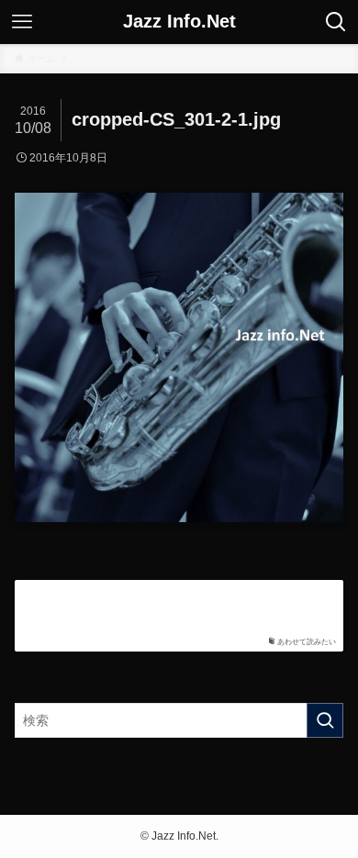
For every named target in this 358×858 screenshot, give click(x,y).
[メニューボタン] (22, 22)
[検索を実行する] (325, 720)
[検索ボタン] (336, 22)
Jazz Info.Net (179, 22)
